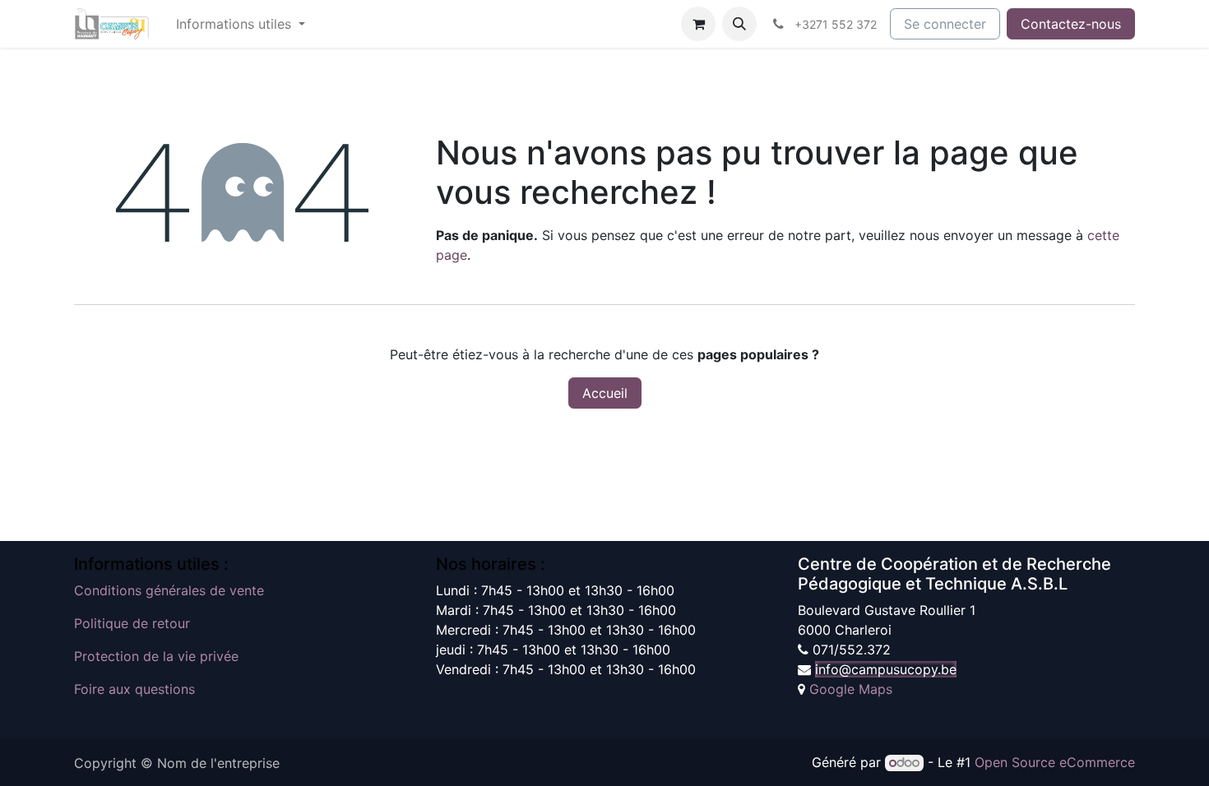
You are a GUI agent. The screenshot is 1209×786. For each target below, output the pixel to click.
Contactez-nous (1071, 24)
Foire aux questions (134, 689)
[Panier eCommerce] (698, 24)
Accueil (605, 393)
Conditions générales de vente (169, 590)
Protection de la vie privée (156, 656)
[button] (739, 24)
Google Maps (850, 689)
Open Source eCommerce (1055, 762)
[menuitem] (240, 23)
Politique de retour (132, 623)
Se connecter (945, 24)
